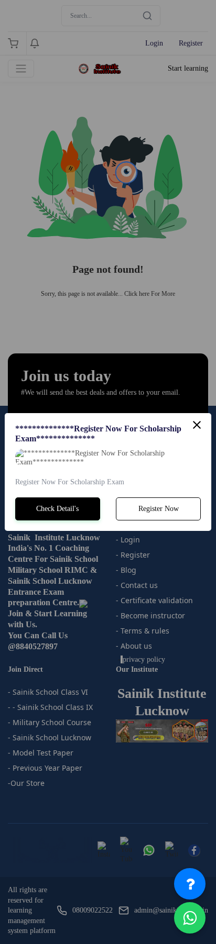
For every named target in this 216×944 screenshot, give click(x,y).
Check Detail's (57, 509)
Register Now (158, 509)
